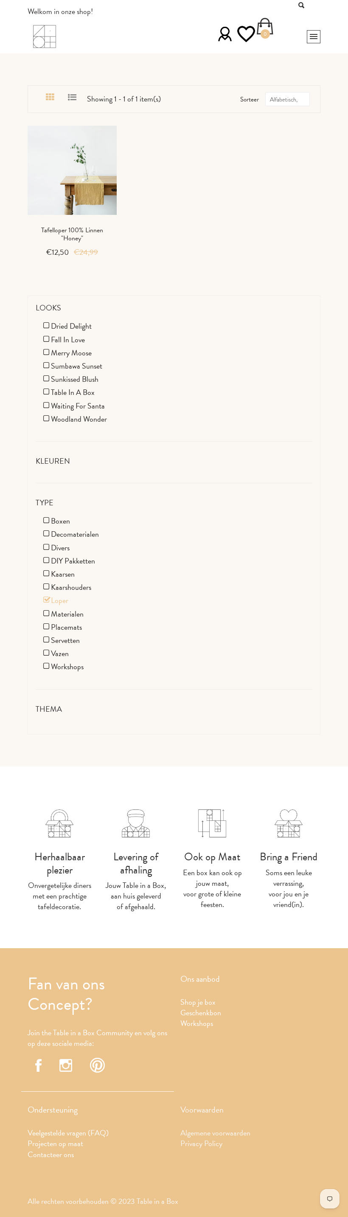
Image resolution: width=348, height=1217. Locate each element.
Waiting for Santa (78, 405)
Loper (59, 600)
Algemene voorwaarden (215, 1132)
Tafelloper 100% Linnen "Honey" (72, 234)
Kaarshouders (71, 587)
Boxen (60, 521)
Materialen (67, 614)
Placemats (66, 627)
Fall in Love (68, 339)
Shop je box (198, 1002)
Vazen (60, 653)
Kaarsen (63, 574)
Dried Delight (71, 326)
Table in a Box (73, 392)
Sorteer (249, 99)
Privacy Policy (201, 1143)
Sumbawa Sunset (76, 366)
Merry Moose (71, 352)
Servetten (65, 640)
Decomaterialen (75, 534)
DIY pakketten (73, 560)
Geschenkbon (200, 1012)
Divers (60, 547)
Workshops (67, 666)
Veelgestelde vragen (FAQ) (68, 1132)
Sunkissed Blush (74, 379)
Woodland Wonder (79, 419)
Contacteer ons (51, 1154)
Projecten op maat (55, 1143)
